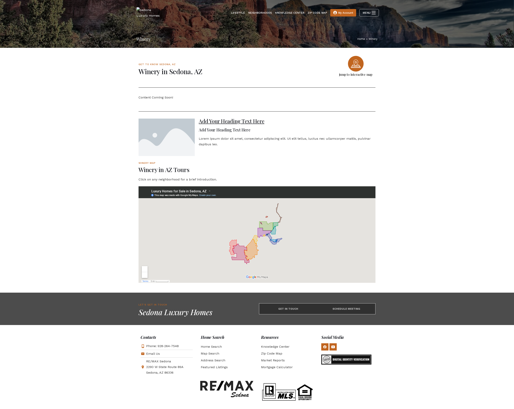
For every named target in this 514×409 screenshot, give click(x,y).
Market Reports (273, 360)
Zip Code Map (271, 353)
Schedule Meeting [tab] (346, 308)
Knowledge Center (275, 347)
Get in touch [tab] (288, 308)
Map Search (210, 353)
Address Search (213, 360)
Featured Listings (214, 367)
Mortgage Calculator (277, 367)
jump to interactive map (355, 74)
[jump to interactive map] (356, 64)
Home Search (211, 347)
